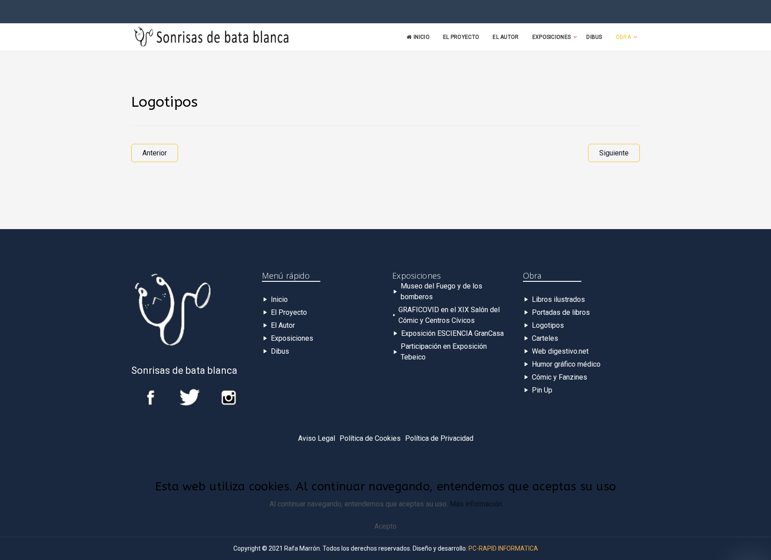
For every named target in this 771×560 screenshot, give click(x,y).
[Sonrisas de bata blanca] (211, 37)
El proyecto (461, 37)
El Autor (505, 37)
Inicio (422, 37)
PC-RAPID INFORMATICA (503, 548)
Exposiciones (551, 37)
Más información (476, 504)
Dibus (594, 37)
